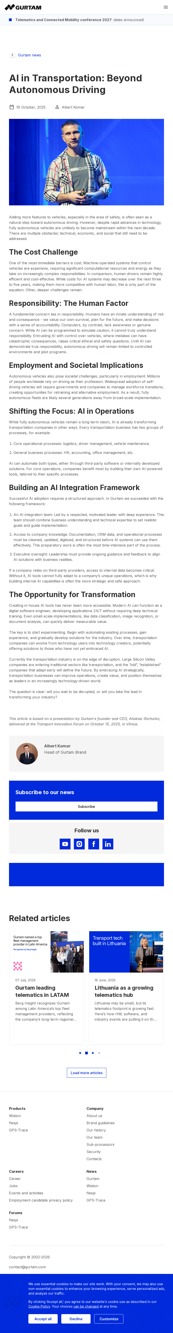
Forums (15, 1213)
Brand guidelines (100, 1123)
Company (95, 1108)
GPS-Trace (18, 1130)
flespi (13, 1123)
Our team (94, 1137)
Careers (16, 1171)
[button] (80, 1053)
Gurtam (92, 1178)
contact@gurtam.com (27, 1267)
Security (93, 1151)
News (91, 1171)
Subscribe (86, 806)
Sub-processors (100, 1144)
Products (17, 1108)
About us (94, 1115)
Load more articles (86, 1073)
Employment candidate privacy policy (41, 1200)
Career (15, 1178)
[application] (86, 1303)
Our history (96, 1130)
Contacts (94, 1159)
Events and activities (26, 1193)
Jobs (13, 1186)
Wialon (15, 1115)
